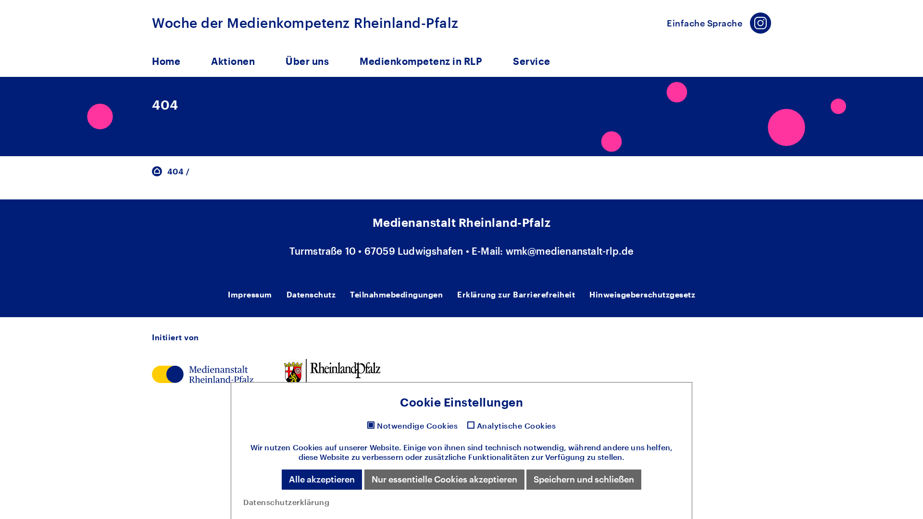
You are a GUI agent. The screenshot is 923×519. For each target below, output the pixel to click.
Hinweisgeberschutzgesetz (642, 294)
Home (166, 61)
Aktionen (233, 61)
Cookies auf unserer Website (346, 447)
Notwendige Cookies (417, 425)
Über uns (307, 61)
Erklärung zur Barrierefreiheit (516, 294)
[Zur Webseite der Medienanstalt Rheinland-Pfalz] (202, 373)
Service (531, 61)
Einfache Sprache (704, 23)
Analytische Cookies (516, 425)
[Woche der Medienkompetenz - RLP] (157, 170)
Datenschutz (311, 294)
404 (175, 171)
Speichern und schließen (584, 479)
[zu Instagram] (760, 23)
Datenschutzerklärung (286, 502)
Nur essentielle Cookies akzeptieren (444, 479)
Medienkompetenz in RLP (421, 61)
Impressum (250, 294)
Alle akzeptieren (322, 479)
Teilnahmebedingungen (396, 294)
